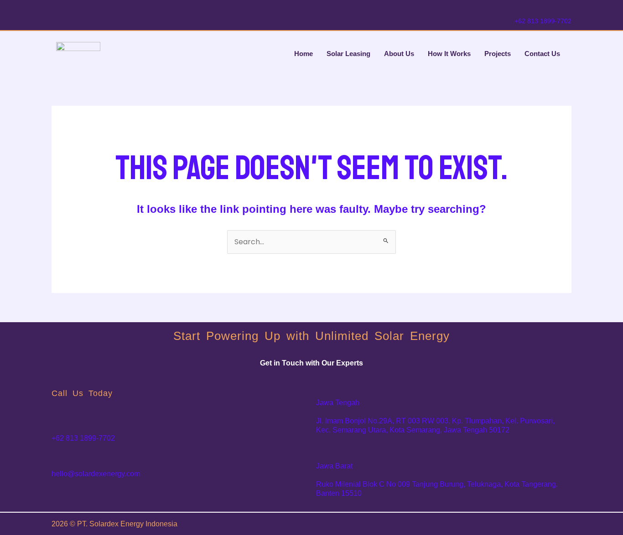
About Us (399, 53)
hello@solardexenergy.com (96, 474)
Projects (497, 53)
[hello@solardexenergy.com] (58, 459)
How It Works (449, 53)
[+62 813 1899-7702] (519, 9)
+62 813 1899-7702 (542, 21)
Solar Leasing (348, 53)
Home (303, 53)
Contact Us (542, 53)
